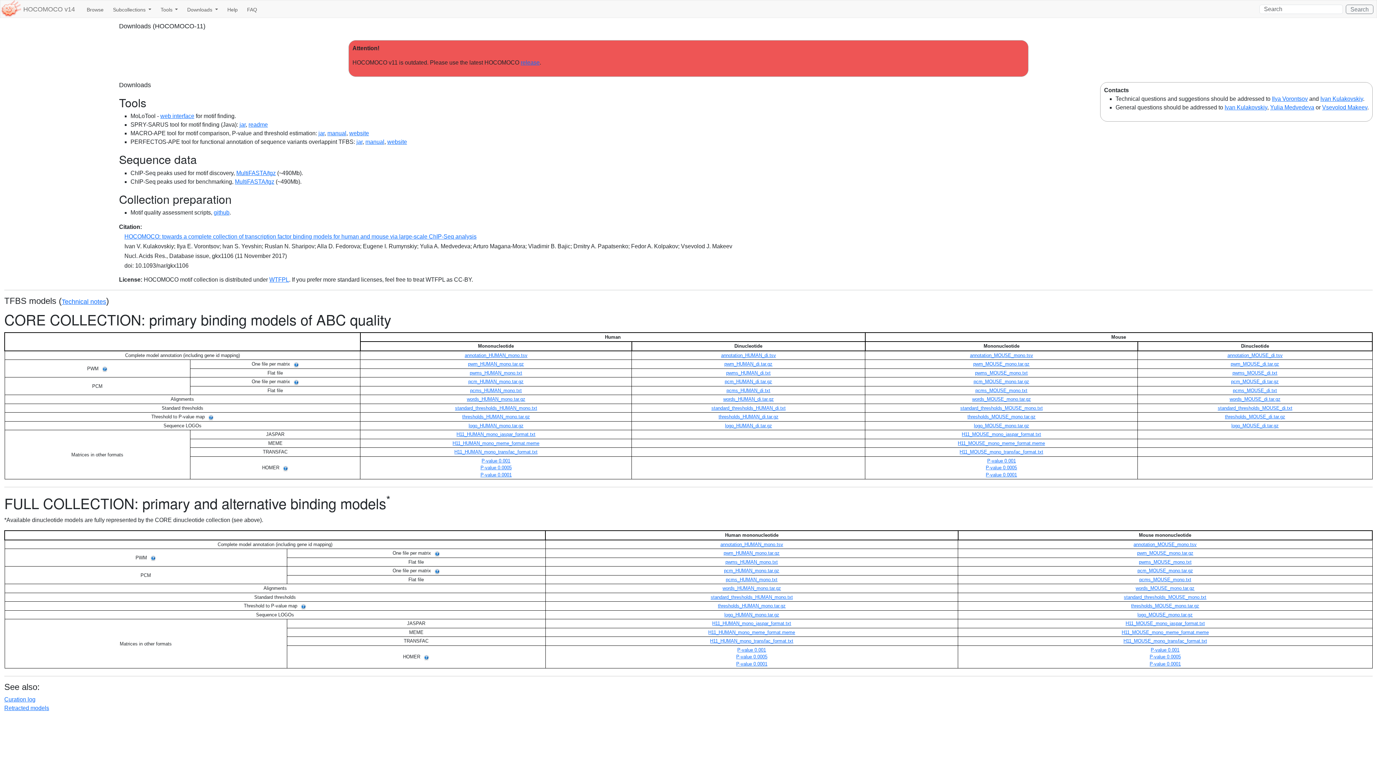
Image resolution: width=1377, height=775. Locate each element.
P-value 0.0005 (496, 467)
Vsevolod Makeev (1344, 107)
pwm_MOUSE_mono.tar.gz (1001, 364)
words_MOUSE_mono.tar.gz (1001, 399)
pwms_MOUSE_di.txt (1254, 373)
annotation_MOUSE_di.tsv (1255, 355)
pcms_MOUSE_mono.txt (1001, 390)
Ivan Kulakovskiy (1341, 99)
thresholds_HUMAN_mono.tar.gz (496, 416)
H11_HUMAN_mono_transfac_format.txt (496, 452)
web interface (177, 116)
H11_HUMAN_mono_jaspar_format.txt (495, 434)
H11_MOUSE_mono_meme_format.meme (1001, 443)
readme (258, 125)
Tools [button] (167, 10)
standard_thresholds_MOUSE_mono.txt (1001, 408)
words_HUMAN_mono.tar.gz (496, 399)
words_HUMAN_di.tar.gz (748, 399)
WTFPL (279, 280)
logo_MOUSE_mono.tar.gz (1001, 425)
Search (1359, 9)
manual (336, 133)
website (359, 133)
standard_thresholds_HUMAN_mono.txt (496, 408)
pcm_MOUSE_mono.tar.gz (1001, 381)
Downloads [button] (200, 10)
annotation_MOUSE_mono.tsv (1001, 355)
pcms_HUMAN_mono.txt (496, 390)
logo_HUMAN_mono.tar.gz (496, 425)
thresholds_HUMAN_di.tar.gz (749, 416)
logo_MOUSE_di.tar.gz (1255, 425)
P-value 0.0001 (496, 475)
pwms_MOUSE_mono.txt (1001, 373)
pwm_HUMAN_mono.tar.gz (496, 364)
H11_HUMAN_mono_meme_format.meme (496, 443)
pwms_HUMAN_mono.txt (496, 373)
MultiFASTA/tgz (256, 173)
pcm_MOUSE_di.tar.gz (1255, 381)
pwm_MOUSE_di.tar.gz (1255, 364)
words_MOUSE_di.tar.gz (1255, 399)
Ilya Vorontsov (1290, 99)
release (530, 63)
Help (232, 10)
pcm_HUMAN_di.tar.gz (748, 381)
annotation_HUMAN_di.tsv (748, 355)
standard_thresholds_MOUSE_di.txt (1255, 408)
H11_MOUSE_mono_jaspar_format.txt (1001, 434)
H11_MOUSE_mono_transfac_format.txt (1001, 452)
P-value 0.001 (496, 461)
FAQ (252, 10)
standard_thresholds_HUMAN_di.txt (748, 408)
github (222, 213)
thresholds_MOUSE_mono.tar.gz (1001, 416)
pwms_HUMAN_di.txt (748, 373)
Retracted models (26, 708)
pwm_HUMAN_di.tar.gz (748, 364)
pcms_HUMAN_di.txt (748, 390)
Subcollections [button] (130, 10)
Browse (95, 10)
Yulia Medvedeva (1292, 107)
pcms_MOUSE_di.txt (1255, 390)
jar (243, 125)
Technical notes (84, 301)
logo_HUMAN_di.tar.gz (748, 425)
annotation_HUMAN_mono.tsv (496, 355)
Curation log (20, 699)
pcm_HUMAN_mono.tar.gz (496, 381)
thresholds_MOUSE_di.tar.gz (1255, 416)
